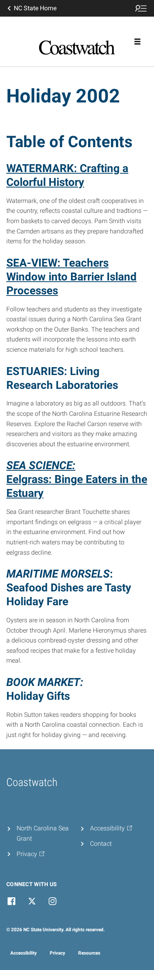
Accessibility (23, 953)
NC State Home (35, 8)
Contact (101, 843)
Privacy (57, 953)
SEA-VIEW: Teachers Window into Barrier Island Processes (71, 276)
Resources (89, 953)
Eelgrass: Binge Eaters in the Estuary (76, 479)
